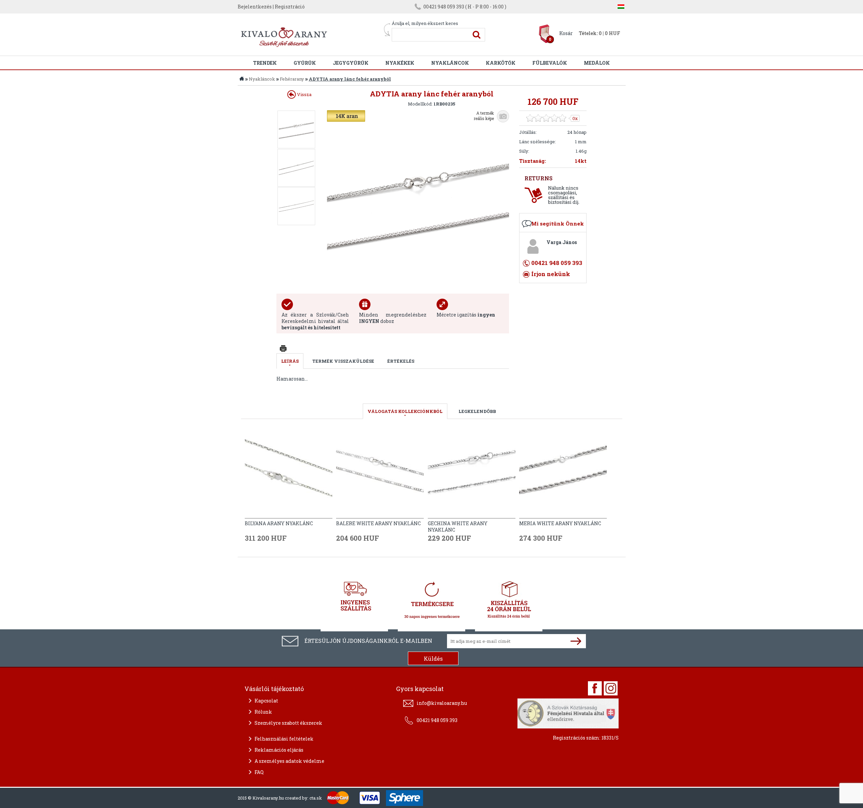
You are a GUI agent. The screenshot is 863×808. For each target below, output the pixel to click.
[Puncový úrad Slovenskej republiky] (568, 712)
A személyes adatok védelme (289, 761)
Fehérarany (292, 79)
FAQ (259, 772)
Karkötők (500, 63)
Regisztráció (290, 6)
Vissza (303, 94)
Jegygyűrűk (350, 63)
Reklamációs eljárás (279, 750)
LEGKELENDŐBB (477, 411)
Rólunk (263, 712)
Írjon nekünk (550, 274)
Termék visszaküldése (343, 361)
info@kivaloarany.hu (442, 703)
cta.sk (315, 798)
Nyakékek (399, 63)
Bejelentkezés (255, 6)
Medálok (597, 63)
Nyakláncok (450, 63)
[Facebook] (595, 688)
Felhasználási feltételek (284, 739)
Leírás (290, 361)
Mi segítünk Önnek (557, 223)
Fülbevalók (549, 63)
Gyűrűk (305, 63)
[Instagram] (611, 688)
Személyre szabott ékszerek (288, 723)
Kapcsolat (266, 700)
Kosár (566, 33)
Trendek (265, 63)
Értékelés (400, 361)
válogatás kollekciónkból (405, 411)
